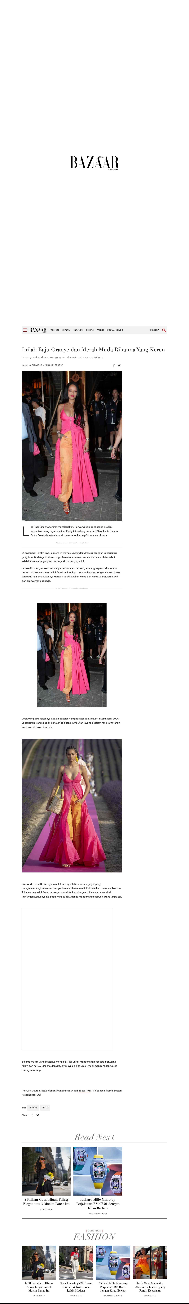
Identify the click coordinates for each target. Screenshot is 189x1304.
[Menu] (25, 330)
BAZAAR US (37, 365)
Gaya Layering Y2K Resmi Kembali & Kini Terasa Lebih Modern (76, 1287)
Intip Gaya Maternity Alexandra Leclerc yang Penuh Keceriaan (150, 1287)
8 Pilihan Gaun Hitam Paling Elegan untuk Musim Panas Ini (46, 1202)
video (100, 330)
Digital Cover (115, 330)
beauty (66, 330)
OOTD (45, 1107)
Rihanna (33, 1107)
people (90, 330)
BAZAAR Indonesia (99, 1214)
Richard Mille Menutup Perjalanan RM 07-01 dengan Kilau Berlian (97, 1204)
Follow (154, 330)
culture (78, 330)
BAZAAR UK (47, 1209)
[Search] (164, 330)
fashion (54, 330)
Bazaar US (84, 1090)
